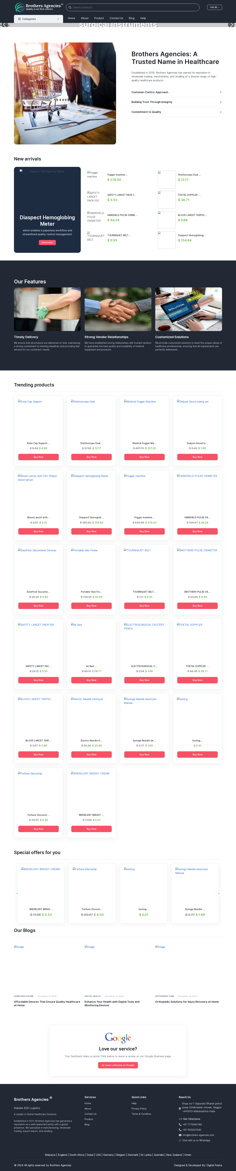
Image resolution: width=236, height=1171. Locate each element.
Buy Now (39, 457)
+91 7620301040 (192, 1129)
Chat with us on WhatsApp (196, 1140)
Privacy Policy (139, 1108)
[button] (231, 24)
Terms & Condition (141, 1113)
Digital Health (93, 996)
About (84, 18)
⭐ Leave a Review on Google (118, 1065)
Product (99, 18)
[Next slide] (219, 893)
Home (71, 18)
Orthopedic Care (164, 996)
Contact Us (116, 18)
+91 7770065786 (192, 1124)
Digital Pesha (214, 1165)
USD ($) (213, 7)
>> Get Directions (189, 1119)
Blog (132, 18)
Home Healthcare (24, 996)
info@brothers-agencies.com (198, 1135)
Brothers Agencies (33, 1099)
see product (47, 242)
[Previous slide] (17, 893)
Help (143, 18)
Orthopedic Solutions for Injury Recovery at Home (187, 1001)
